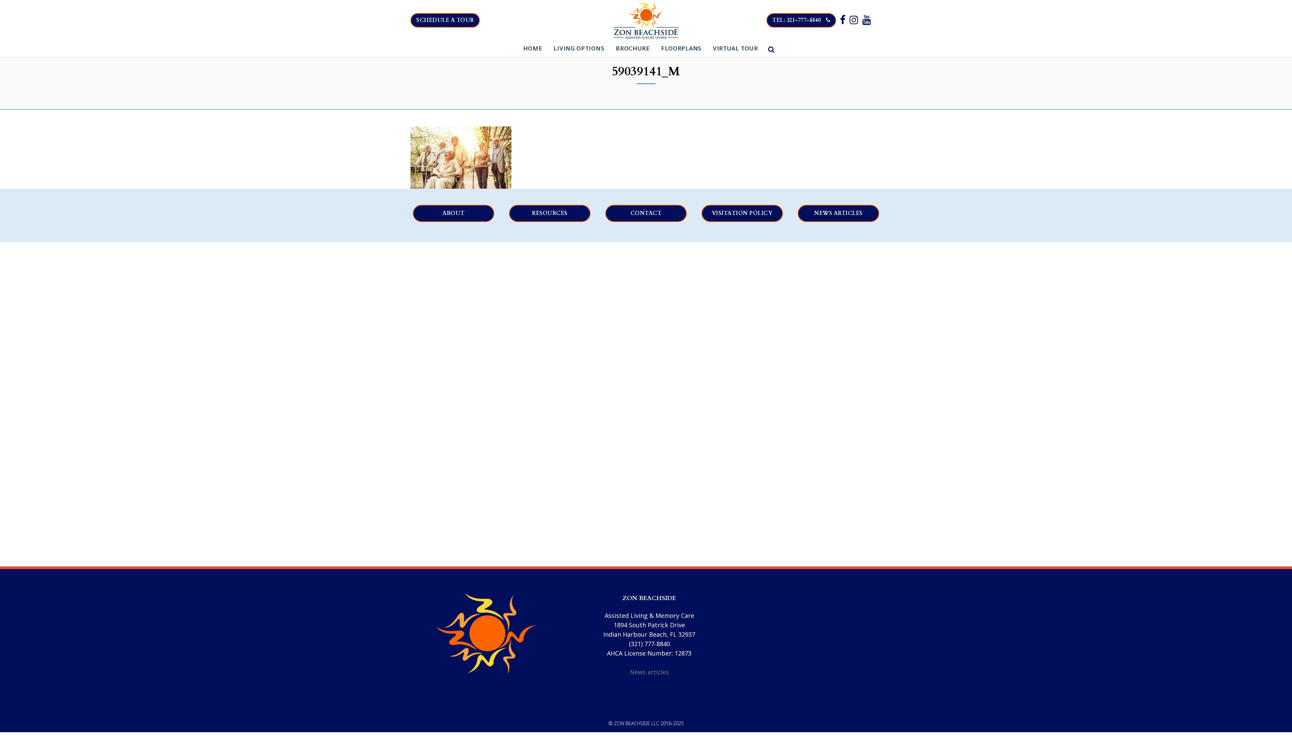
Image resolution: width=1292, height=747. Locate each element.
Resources (550, 213)
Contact (646, 213)
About (453, 213)
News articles (838, 213)
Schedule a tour (445, 20)
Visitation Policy (742, 213)
